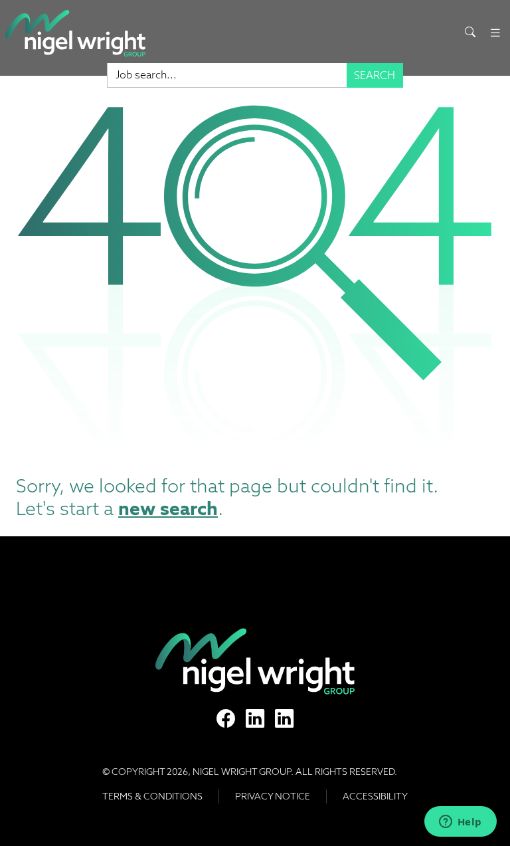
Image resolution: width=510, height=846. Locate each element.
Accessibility (375, 796)
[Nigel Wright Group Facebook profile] (225, 719)
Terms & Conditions (152, 796)
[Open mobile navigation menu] (495, 33)
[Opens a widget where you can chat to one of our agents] (460, 822)
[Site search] (470, 33)
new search (168, 508)
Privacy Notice (272, 796)
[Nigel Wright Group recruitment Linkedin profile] (255, 719)
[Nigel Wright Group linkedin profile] (284, 719)
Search (374, 75)
